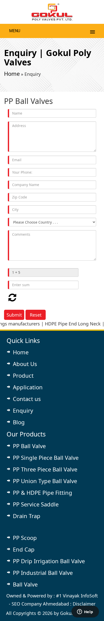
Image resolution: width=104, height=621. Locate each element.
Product (23, 375)
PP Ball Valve (29, 446)
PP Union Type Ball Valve (45, 481)
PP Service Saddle (36, 504)
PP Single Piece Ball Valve (46, 457)
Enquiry (23, 410)
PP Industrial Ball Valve (43, 572)
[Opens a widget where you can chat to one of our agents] (85, 612)
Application (28, 387)
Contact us (27, 399)
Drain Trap (26, 516)
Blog (19, 422)
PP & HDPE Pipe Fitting (42, 492)
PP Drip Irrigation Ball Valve (49, 561)
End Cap (24, 549)
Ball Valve (25, 584)
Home (12, 73)
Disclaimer (84, 604)
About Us (25, 364)
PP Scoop (25, 537)
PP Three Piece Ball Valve (45, 469)
